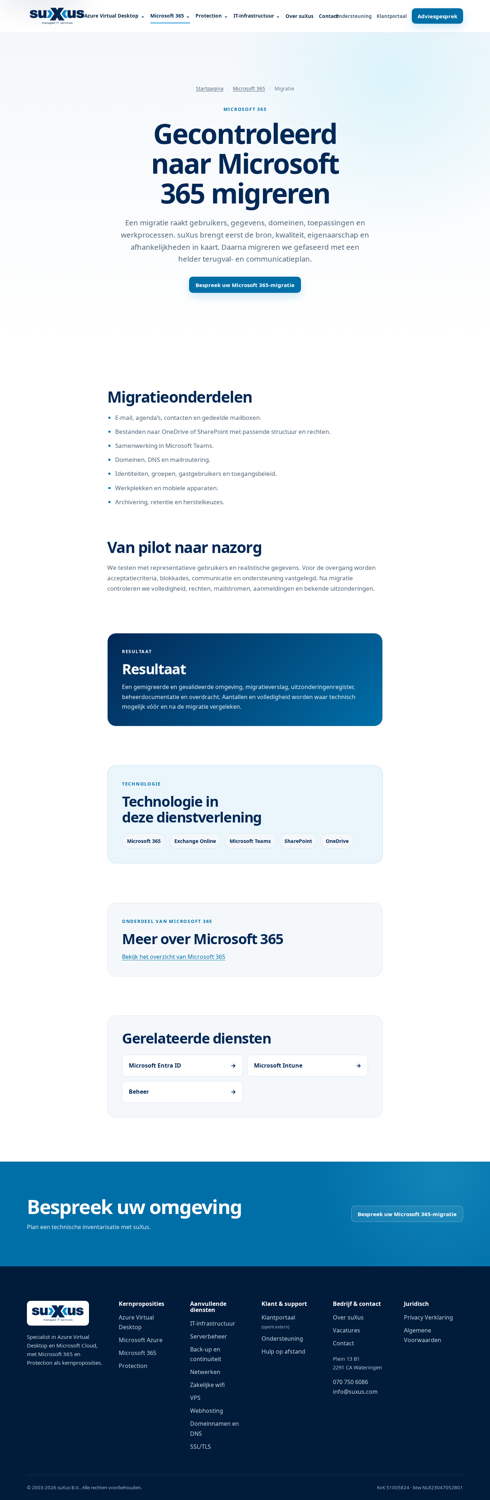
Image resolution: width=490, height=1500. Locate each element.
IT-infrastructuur (254, 15)
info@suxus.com (355, 1392)
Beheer (182, 1092)
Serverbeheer (208, 1336)
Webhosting (206, 1411)
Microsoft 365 (167, 15)
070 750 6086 (350, 1382)
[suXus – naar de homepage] (57, 16)
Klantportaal (392, 16)
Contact (328, 16)
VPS (195, 1398)
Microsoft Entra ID (182, 1065)
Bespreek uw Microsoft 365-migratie (245, 285)
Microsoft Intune (308, 1065)
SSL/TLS (200, 1446)
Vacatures (346, 1330)
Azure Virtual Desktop (111, 15)
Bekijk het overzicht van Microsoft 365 (173, 957)
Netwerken (205, 1372)
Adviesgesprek (437, 16)
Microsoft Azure (140, 1340)
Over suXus (300, 16)
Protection (208, 15)
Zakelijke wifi (207, 1385)
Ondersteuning (353, 16)
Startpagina (209, 88)
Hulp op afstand (283, 1351)
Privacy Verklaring (428, 1317)
